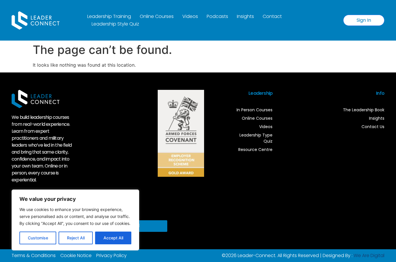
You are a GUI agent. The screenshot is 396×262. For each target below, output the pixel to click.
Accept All (113, 237)
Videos (190, 16)
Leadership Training (109, 16)
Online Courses (157, 16)
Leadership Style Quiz (115, 24)
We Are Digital (369, 255)
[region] (75, 220)
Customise (38, 237)
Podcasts (217, 16)
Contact (272, 16)
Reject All (76, 237)
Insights (245, 16)
